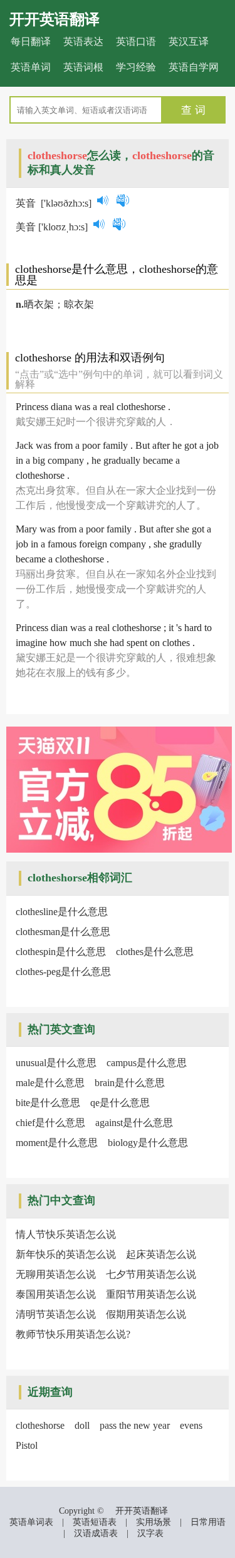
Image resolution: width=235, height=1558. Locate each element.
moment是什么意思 (57, 1142)
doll (82, 1425)
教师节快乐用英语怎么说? (73, 1334)
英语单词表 (31, 1522)
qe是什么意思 (120, 1102)
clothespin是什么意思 (61, 951)
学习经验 (136, 67)
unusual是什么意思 (56, 1062)
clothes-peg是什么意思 (63, 971)
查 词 (193, 110)
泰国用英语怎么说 (56, 1294)
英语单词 (31, 67)
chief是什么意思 (50, 1122)
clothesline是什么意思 (62, 911)
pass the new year (135, 1425)
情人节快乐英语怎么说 (66, 1234)
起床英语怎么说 (161, 1254)
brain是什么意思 (130, 1082)
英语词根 (83, 67)
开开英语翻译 (54, 19)
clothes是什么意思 (155, 951)
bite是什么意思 (48, 1102)
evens (191, 1425)
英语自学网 (194, 67)
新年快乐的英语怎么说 (66, 1254)
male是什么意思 (50, 1082)
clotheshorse (40, 1425)
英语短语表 (95, 1522)
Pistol (27, 1445)
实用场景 (153, 1522)
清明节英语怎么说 (56, 1314)
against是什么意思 (134, 1122)
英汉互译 (189, 41)
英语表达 (83, 41)
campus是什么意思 (147, 1062)
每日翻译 (31, 41)
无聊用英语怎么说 (56, 1274)
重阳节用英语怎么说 (151, 1294)
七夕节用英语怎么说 (151, 1274)
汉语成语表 (96, 1533)
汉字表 (150, 1533)
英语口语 (136, 41)
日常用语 (208, 1522)
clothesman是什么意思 (63, 931)
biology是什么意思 (148, 1142)
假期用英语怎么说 (146, 1314)
